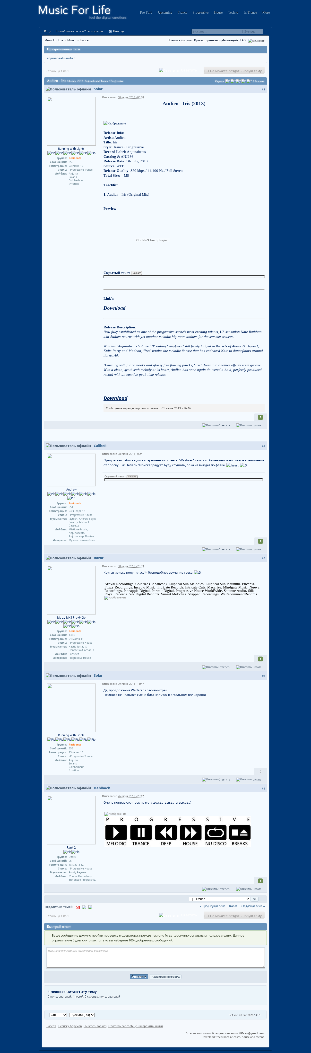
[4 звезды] (244, 81)
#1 (263, 89)
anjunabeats (56, 58)
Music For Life (53, 40)
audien (70, 58)
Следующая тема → (253, 906)
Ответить (188, 70)
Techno (233, 12)
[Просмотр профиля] (71, 121)
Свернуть (262, 49)
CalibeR (100, 445)
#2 (263, 446)
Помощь (118, 31)
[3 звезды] (238, 81)
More (266, 12)
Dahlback (102, 788)
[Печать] (84, 907)
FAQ (243, 40)
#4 (263, 676)
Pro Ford (146, 12)
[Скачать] (90, 907)
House (218, 12)
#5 (263, 788)
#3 (263, 558)
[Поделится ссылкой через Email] (78, 907)
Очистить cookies (95, 1026)
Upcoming (165, 12)
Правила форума (180, 40)
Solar (98, 89)
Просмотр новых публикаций (216, 40)
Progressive (200, 12)
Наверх (51, 1026)
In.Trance (250, 12)
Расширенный (266, 31)
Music (71, 40)
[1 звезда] (228, 81)
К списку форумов (70, 1026)
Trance (182, 12)
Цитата (256, 425)
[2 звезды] (233, 81)
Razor (99, 557)
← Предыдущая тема (212, 906)
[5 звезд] (249, 81)
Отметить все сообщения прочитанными (135, 1026)
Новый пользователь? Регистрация (80, 31)
